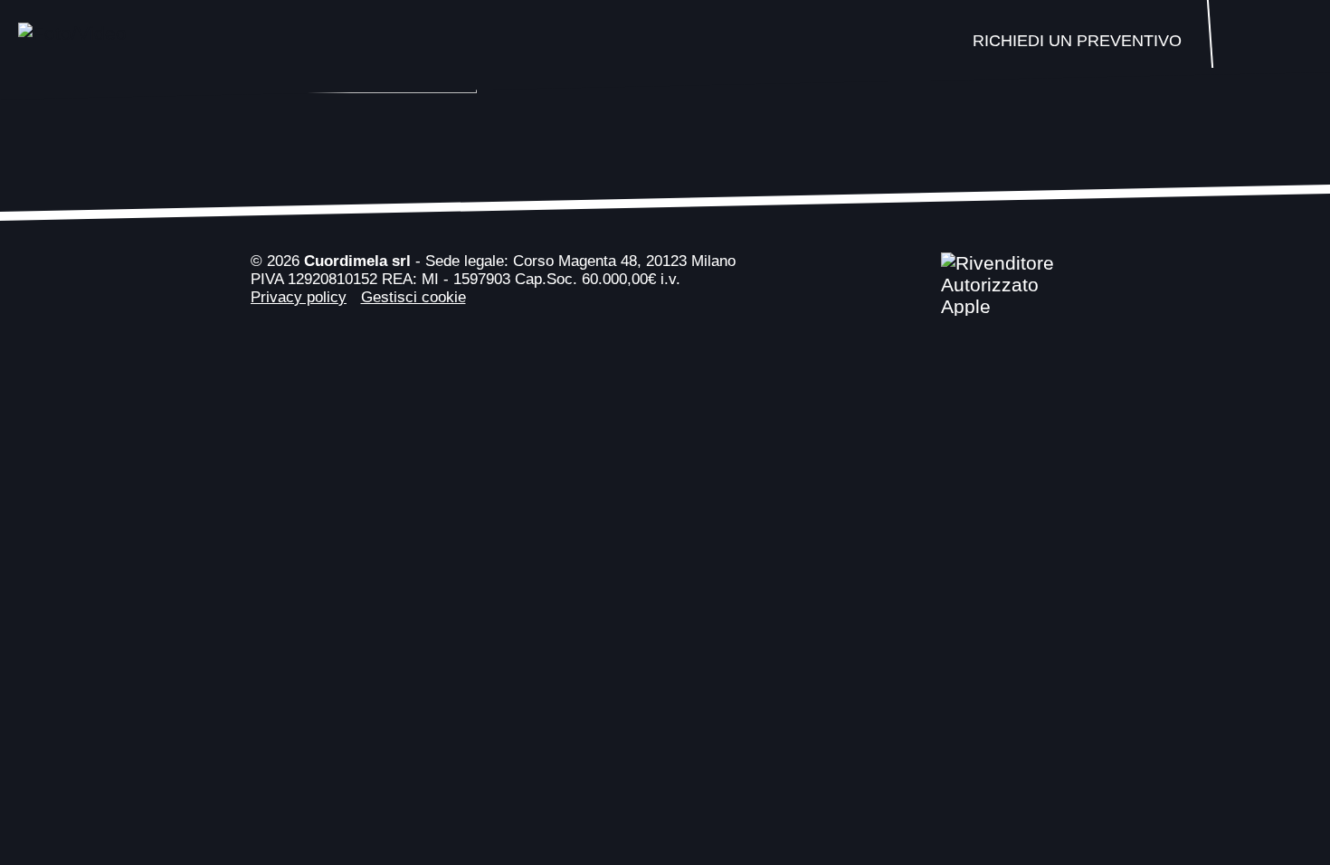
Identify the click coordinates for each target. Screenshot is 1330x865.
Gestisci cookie (413, 297)
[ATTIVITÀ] (1269, 41)
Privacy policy (299, 297)
